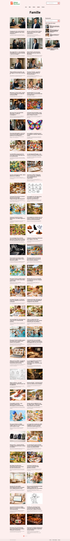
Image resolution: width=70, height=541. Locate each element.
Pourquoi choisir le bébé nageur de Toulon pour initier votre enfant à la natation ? (17, 341)
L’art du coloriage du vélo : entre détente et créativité (17, 175)
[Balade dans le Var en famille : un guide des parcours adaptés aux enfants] (35, 270)
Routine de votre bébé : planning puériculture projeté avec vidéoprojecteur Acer (17, 487)
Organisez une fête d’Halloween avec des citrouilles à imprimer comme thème (34, 528)
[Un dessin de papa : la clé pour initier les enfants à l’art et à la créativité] (17, 291)
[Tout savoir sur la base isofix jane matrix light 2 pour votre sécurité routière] (17, 249)
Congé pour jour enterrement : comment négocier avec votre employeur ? (17, 32)
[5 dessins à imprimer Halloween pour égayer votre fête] (35, 229)
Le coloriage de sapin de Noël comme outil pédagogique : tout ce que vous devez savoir (34, 446)
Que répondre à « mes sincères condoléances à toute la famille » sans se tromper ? (17, 53)
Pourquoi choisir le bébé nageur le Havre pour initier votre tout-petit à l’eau (17, 279)
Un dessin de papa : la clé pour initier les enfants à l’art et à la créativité (17, 300)
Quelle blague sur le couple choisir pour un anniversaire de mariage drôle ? (34, 93)
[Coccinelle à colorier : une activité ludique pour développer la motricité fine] (17, 395)
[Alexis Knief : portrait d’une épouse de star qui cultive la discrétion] (35, 43)
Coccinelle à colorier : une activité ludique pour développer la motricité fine (16, 404)
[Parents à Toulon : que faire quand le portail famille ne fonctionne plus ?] (35, 63)
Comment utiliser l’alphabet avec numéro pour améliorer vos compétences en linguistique (34, 176)
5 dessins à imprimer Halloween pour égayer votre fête (34, 238)
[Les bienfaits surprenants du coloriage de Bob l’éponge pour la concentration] (17, 145)
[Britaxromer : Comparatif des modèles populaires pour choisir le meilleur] (17, 436)
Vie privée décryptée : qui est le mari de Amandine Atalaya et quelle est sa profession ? (17, 134)
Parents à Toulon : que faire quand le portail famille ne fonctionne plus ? (33, 73)
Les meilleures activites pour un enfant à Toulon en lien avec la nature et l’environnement (34, 218)
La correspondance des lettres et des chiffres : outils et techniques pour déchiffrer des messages (34, 362)
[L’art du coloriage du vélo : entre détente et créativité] (17, 166)
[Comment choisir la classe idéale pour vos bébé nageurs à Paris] (17, 208)
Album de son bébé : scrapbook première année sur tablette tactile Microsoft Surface (17, 362)
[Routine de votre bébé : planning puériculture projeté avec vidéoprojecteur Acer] (17, 477)
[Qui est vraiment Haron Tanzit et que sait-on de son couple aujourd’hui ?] (35, 22)
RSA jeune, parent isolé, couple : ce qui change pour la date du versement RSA (17, 93)
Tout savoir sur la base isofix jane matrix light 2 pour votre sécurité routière (17, 259)
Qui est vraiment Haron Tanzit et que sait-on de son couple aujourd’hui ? (34, 32)
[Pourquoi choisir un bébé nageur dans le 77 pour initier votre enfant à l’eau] (17, 415)
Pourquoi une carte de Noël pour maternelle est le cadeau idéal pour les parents (17, 528)
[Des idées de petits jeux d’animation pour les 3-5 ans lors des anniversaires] (17, 457)
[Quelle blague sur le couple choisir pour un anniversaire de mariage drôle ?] (35, 84)
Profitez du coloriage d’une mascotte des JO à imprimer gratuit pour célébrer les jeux (34, 508)
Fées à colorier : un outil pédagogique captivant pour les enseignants (17, 383)
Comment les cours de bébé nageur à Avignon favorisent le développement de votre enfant (34, 341)
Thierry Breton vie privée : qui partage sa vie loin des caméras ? (17, 73)
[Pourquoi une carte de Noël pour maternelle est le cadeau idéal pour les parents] (17, 519)
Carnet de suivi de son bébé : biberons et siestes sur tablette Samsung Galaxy (17, 508)
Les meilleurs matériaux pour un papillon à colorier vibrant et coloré (34, 134)
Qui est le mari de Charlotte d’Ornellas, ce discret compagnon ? (16, 113)
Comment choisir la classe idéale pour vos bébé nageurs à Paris (17, 218)
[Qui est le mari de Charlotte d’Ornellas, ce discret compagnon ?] (17, 104)
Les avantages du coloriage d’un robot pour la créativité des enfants (17, 320)
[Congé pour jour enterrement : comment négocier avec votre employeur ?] (17, 22)
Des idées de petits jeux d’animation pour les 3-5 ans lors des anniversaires (17, 466)
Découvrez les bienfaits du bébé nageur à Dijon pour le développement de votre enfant (34, 487)
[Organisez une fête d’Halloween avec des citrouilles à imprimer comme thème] (35, 519)
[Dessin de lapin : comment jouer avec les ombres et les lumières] (35, 374)
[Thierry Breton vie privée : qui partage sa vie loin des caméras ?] (17, 63)
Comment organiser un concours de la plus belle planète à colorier (33, 466)
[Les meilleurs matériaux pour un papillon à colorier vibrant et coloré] (35, 124)
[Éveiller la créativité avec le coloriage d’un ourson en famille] (47, 35)
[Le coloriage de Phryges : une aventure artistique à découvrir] (35, 145)
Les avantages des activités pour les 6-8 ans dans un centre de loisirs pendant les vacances (17, 239)
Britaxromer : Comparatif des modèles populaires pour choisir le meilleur (17, 446)
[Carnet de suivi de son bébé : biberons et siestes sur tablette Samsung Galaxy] (17, 498)
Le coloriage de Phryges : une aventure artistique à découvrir (34, 154)
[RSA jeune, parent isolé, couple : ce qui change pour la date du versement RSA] (17, 84)
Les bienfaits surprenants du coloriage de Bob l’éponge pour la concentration (17, 155)
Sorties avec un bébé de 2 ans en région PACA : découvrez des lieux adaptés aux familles (34, 404)
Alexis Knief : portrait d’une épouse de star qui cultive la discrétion (34, 53)
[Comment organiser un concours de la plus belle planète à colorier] (35, 457)
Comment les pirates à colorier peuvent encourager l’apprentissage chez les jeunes (17, 197)
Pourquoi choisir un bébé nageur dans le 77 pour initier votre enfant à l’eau (17, 425)
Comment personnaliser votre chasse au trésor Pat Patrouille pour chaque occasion (34, 113)
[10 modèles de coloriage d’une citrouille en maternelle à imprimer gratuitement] (35, 188)
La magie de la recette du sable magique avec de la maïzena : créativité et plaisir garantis (34, 425)
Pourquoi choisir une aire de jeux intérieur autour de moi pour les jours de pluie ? (34, 259)
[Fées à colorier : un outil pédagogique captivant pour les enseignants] (17, 374)
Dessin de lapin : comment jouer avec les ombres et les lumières (35, 383)
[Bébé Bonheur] (15, 3)
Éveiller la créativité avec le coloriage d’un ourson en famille (54, 35)
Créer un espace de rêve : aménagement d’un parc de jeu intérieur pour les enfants (34, 320)
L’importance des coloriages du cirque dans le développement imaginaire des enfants (34, 300)
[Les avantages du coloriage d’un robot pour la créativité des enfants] (17, 311)
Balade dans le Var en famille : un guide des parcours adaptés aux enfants (34, 279)
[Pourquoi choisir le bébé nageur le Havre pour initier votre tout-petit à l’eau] (17, 270)
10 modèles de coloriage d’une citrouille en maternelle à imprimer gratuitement (34, 197)
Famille (12, 29)
